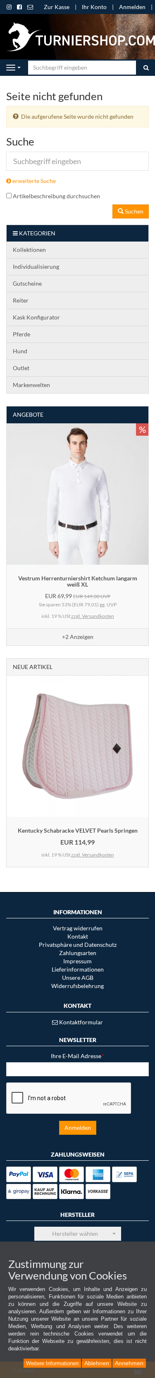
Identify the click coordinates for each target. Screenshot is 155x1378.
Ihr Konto (94, 6)
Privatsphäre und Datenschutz (78, 944)
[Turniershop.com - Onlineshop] (77, 35)
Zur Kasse (56, 6)
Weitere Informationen (52, 1363)
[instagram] (9, 7)
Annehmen (129, 1363)
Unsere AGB (77, 977)
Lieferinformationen (78, 969)
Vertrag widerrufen (78, 928)
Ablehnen (96, 1363)
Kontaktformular (80, 1022)
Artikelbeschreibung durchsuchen (56, 196)
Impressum (77, 961)
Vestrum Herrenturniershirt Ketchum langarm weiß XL (77, 581)
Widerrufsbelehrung (77, 985)
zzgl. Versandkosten (92, 616)
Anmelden (132, 6)
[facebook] (19, 7)
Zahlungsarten (77, 952)
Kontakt (77, 936)
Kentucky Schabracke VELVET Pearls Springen (78, 830)
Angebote (28, 414)
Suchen (133, 211)
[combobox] (77, 1234)
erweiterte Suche (33, 180)
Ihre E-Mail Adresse (77, 1055)
